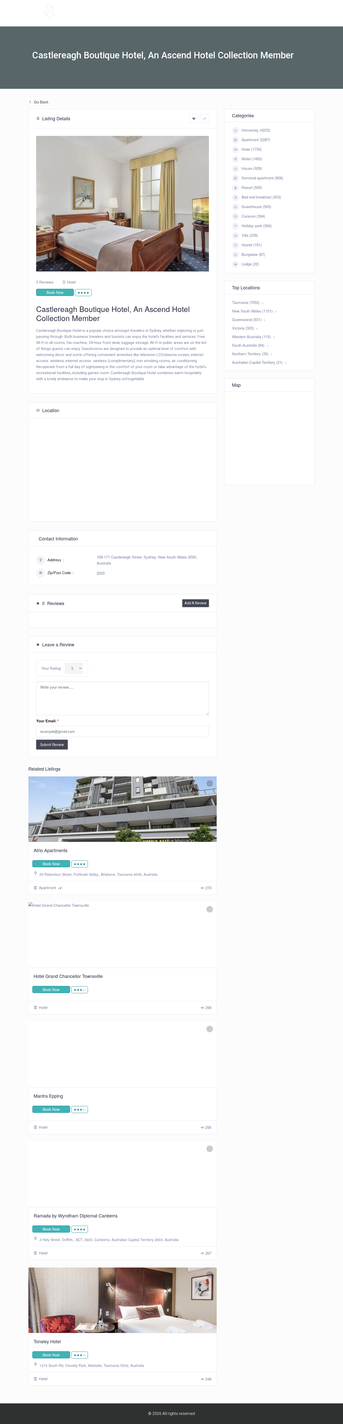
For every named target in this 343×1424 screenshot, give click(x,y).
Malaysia (239, 18)
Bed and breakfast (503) (261, 197)
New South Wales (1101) (252, 310)
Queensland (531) (246, 319)
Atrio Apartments (51, 850)
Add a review (196, 603)
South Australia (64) (248, 345)
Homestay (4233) (256, 130)
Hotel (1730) (252, 149)
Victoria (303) (243, 328)
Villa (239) (250, 235)
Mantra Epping (48, 1095)
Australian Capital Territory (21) (257, 362)
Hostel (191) (252, 244)
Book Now (55, 292)
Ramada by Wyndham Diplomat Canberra (76, 1215)
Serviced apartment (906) (262, 177)
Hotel (71, 282)
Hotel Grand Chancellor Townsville (68, 976)
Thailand (296, 18)
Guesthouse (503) (256, 206)
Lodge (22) (250, 263)
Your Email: (47, 721)
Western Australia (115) (251, 336)
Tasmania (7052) (246, 302)
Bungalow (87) (253, 254)
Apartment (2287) (256, 139)
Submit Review (52, 744)
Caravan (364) (253, 216)
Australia (206, 18)
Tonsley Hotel (47, 1341)
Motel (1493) (252, 158)
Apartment (48, 887)
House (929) (252, 168)
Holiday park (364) (257, 225)
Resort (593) (252, 187)
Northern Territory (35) (250, 353)
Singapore (267, 18)
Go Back (40, 101)
